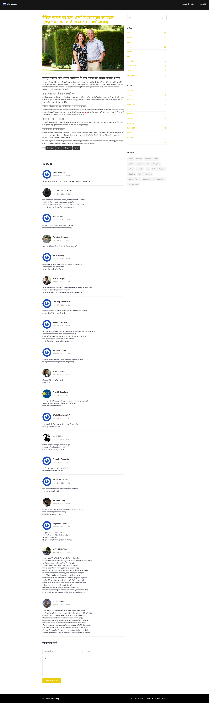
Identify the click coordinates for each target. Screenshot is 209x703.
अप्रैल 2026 (131, 104)
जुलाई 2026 (130, 90)
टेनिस (156, 159)
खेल (128, 33)
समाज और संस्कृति (132, 75)
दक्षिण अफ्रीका (146, 179)
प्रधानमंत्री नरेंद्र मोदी (134, 179)
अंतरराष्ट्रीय (130, 61)
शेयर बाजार (139, 159)
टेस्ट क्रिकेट (156, 164)
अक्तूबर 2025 (131, 123)
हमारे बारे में (203, 4)
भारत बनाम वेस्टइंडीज (188, 4)
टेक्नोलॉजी (130, 71)
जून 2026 (130, 95)
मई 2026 (130, 100)
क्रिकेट (131, 159)
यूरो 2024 (131, 164)
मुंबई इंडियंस (132, 174)
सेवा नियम (140, 698)
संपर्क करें (157, 698)
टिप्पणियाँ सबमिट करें (51, 681)
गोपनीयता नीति (149, 698)
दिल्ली (153, 169)
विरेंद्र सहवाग (50, 148)
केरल (86, 112)
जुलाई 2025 (130, 137)
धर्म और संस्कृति (131, 66)
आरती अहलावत (66, 148)
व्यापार (129, 42)
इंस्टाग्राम (76, 148)
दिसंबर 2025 (131, 114)
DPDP (164, 698)
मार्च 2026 (130, 109)
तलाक (58, 148)
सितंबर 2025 (131, 128)
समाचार (129, 47)
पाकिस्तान (131, 169)
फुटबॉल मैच (140, 164)
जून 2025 (130, 142)
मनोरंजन (129, 38)
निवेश (148, 164)
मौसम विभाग (149, 174)
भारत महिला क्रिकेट (133, 184)
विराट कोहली (148, 159)
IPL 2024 (161, 169)
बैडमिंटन (140, 174)
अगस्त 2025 (131, 133)
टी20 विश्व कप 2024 (159, 179)
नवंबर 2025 (130, 119)
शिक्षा (128, 56)
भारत (147, 169)
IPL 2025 (140, 169)
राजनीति (129, 52)
